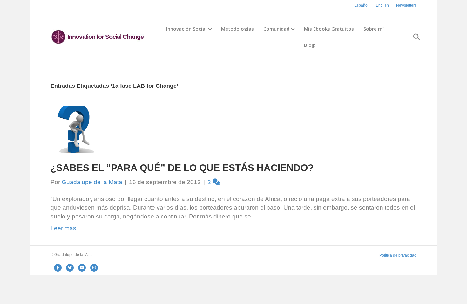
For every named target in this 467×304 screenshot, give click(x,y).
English (382, 5)
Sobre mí (373, 28)
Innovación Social (186, 28)
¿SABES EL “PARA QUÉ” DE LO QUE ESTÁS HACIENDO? (182, 167)
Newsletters (406, 5)
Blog (309, 45)
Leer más (63, 228)
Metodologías (237, 28)
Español (361, 5)
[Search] (412, 37)
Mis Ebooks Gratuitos (329, 28)
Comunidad (276, 28)
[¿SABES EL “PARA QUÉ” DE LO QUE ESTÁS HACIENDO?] (74, 129)
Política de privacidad (397, 255)
